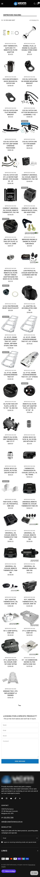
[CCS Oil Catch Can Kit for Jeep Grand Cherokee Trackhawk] (10, 128)
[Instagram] (8, 800)
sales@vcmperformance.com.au (11, 823)
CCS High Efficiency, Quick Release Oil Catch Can (10, 81)
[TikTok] (17, 800)
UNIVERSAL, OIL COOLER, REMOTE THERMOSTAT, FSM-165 (29, 536)
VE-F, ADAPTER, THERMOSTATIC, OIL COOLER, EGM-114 (29, 602)
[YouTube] (12, 800)
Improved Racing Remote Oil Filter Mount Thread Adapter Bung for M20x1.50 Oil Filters (10, 275)
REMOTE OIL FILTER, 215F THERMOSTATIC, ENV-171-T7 (10, 439)
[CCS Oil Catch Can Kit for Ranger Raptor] (29, 128)
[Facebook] (3, 800)
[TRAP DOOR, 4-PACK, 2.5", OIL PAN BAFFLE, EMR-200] (10, 488)
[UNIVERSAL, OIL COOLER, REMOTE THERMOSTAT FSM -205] (10, 520)
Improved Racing (10, 43)
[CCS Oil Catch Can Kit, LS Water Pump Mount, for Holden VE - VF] (10, 162)
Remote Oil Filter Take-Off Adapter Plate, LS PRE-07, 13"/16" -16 (29, 407)
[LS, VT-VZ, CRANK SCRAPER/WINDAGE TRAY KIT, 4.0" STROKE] (29, 359)
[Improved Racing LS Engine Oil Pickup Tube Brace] (29, 226)
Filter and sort (9, 20)
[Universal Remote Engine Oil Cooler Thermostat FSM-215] (29, 488)
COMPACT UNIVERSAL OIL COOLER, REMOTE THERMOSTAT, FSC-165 (29, 177)
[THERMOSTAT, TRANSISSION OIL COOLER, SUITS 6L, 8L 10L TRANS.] (29, 455)
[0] (37, 3)
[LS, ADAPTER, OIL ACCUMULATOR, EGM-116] (29, 293)
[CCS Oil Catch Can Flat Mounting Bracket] (10, 97)
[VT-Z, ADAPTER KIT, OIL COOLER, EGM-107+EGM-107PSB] (10, 647)
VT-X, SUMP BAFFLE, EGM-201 (29, 632)
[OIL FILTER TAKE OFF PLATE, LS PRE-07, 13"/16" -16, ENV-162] (10, 391)
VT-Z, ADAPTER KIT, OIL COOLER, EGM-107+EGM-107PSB (10, 662)
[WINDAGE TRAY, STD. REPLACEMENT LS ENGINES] (10, 678)
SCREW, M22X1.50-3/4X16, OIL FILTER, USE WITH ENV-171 (10, 470)
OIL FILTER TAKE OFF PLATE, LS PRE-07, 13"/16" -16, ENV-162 (10, 406)
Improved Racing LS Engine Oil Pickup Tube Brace (29, 242)
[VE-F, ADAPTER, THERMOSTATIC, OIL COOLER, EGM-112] (10, 586)
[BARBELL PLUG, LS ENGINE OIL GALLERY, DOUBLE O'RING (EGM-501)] (29, 33)
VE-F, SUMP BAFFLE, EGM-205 (10, 632)
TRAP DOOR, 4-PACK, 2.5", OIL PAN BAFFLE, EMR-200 (10, 504)
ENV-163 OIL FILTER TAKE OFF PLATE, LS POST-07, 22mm (10, 242)
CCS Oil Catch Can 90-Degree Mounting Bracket (29, 81)
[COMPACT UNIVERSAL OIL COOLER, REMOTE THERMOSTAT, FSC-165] (29, 162)
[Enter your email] (37, 839)
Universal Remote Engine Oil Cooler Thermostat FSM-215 (29, 504)
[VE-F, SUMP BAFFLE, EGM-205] (10, 618)
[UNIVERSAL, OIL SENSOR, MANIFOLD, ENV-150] (29, 553)
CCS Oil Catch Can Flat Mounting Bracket (10, 112)
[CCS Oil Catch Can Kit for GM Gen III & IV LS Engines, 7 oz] (29, 97)
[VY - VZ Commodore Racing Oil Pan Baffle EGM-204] (29, 647)
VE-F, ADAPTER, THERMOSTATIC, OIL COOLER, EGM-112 (10, 602)
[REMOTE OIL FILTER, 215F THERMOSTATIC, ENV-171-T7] (10, 424)
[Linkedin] (21, 800)
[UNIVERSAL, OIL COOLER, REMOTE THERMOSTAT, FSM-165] (29, 520)
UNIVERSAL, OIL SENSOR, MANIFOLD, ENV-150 (29, 568)
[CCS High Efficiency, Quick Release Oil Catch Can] (10, 66)
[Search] (34, 3)
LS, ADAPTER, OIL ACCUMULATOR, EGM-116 (29, 308)
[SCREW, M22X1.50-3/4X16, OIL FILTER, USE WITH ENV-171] (10, 455)
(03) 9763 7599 (8, 819)
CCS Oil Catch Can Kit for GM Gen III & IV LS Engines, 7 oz (29, 112)
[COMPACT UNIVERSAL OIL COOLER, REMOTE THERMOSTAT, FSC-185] (10, 195)
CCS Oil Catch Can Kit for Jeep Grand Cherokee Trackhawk (10, 145)
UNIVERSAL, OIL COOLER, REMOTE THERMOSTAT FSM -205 (10, 536)
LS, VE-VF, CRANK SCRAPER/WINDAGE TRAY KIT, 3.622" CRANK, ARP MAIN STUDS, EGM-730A (10, 341)
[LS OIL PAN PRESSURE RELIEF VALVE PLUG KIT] (10, 293)
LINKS (4, 852)
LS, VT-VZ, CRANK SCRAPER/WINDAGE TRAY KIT (10, 375)
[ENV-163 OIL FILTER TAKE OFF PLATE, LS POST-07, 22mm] (10, 226)
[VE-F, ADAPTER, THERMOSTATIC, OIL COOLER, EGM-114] (29, 586)
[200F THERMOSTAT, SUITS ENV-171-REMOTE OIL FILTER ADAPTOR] (10, 33)
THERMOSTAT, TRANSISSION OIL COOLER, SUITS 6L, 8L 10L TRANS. (29, 472)
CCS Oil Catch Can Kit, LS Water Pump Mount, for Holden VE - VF (10, 178)
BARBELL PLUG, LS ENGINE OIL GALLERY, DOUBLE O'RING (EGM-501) (29, 49)
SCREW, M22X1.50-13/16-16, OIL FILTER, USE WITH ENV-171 (29, 439)
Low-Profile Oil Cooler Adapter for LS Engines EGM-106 (29, 273)
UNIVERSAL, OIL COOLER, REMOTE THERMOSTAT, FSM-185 (10, 569)
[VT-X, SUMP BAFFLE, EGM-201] (29, 618)
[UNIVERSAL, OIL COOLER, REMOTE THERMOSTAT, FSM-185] (10, 553)
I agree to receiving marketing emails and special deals (19, 843)
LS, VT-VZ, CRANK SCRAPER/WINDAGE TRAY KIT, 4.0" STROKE (29, 375)
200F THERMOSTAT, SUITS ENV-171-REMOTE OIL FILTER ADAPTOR (11, 49)
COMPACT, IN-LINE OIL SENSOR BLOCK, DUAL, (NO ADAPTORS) (29, 210)
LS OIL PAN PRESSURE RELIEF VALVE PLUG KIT (10, 307)
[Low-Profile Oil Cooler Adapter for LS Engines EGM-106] (29, 257)
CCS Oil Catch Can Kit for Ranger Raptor (29, 144)
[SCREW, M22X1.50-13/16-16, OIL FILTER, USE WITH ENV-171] (29, 424)
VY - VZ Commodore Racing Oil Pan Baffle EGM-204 (29, 662)
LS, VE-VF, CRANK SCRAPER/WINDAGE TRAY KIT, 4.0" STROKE (29, 339)
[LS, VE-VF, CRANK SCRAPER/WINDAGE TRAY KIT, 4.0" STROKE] (29, 324)
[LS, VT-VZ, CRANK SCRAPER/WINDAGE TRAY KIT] (10, 359)
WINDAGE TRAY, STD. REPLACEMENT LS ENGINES (10, 693)
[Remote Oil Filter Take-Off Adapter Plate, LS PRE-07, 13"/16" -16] (29, 391)
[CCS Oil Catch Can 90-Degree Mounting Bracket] (29, 66)
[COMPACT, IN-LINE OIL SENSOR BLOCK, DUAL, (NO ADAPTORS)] (29, 195)
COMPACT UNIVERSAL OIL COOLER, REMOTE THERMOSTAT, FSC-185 (10, 210)
